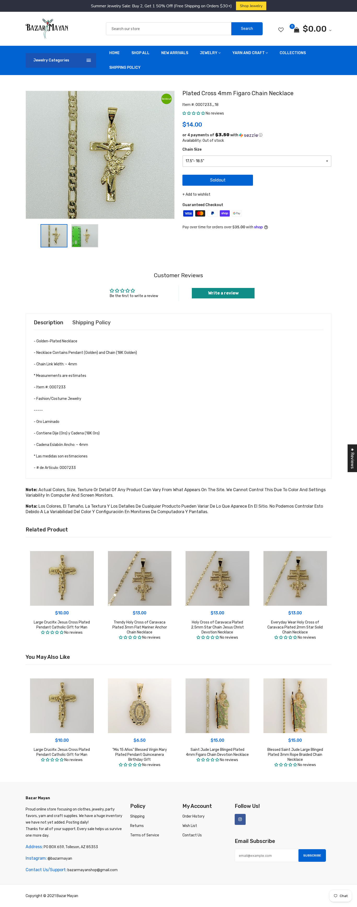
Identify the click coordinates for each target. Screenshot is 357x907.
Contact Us (192, 835)
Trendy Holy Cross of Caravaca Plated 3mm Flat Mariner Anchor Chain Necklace (139, 627)
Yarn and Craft (248, 53)
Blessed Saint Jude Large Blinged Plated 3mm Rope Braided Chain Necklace (295, 754)
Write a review (223, 293)
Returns (137, 826)
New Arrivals (174, 53)
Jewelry (208, 53)
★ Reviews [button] (352, 458)
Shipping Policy (125, 67)
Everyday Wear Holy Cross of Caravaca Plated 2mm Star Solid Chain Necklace (295, 627)
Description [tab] (48, 322)
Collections (293, 53)
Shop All (140, 53)
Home (114, 53)
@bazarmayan (60, 858)
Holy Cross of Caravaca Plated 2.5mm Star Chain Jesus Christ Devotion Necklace (217, 627)
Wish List (189, 826)
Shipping (137, 816)
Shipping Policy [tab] (91, 322)
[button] (193, 113)
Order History (193, 816)
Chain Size (191, 149)
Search (247, 28)
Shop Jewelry (251, 5)
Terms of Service (144, 835)
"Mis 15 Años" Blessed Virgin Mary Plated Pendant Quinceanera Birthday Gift (139, 754)
